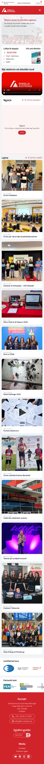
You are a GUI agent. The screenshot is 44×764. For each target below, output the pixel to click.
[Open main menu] (39, 10)
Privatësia (22, 748)
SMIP (8, 62)
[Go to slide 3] (23, 41)
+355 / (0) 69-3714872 (23, 716)
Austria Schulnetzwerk (23, 3)
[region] (22, 30)
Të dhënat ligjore (22, 751)
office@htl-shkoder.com (23, 721)
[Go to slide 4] (25, 41)
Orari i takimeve (12, 56)
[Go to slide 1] (18, 41)
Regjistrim (11, 52)
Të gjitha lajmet (35, 157)
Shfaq (22, 132)
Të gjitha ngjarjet (32, 100)
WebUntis (10, 59)
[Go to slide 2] (21, 41)
